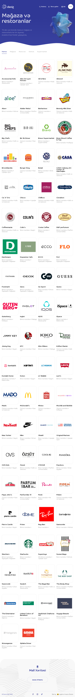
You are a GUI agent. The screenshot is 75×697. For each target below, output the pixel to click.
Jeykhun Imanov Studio (66, 694)
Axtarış (43, 6)
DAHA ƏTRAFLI (37, 680)
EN (64, 6)
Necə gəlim (54, 6)
